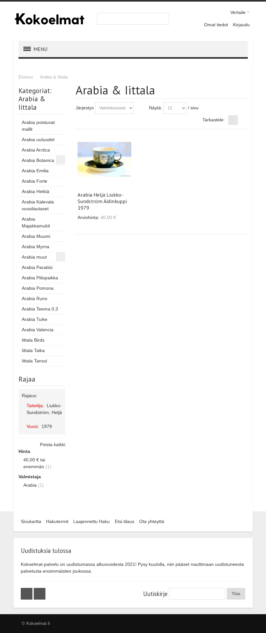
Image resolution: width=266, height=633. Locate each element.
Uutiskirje (155, 594)
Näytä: (155, 107)
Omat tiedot (216, 24)
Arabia (30, 485)
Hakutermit (57, 521)
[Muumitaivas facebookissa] (27, 593)
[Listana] (243, 120)
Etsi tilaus (124, 521)
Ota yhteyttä (151, 521)
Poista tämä (59, 419)
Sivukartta (31, 521)
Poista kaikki (52, 444)
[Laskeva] (140, 108)
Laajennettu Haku (91, 521)
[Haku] (163, 18)
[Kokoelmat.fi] (49, 19)
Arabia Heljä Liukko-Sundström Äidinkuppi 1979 (102, 201)
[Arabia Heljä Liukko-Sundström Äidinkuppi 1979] (104, 159)
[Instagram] (39, 593)
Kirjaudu (241, 24)
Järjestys (85, 107)
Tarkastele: (213, 119)
